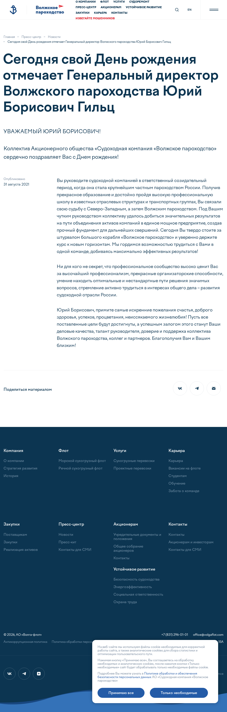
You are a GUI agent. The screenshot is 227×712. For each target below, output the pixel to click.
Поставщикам (15, 534)
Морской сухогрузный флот (82, 461)
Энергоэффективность (133, 587)
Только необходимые (179, 693)
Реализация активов (21, 550)
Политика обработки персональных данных (83, 642)
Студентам (177, 476)
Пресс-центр (86, 7)
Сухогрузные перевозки (134, 461)
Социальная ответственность (138, 594)
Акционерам (111, 7)
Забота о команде (183, 491)
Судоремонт (139, 1)
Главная (9, 37)
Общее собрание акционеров (128, 548)
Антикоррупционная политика (25, 642)
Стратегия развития (20, 468)
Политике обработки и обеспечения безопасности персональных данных (147, 675)
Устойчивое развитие (144, 7)
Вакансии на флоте (184, 468)
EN (190, 9)
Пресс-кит (67, 542)
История (11, 476)
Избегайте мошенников (95, 18)
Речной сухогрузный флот (80, 468)
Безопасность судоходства (137, 579)
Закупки (83, 12)
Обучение (176, 483)
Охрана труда (125, 602)
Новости (54, 37)
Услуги (119, 1)
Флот (104, 1)
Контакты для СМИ (75, 550)
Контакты (119, 12)
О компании (86, 1)
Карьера (100, 12)
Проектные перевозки (132, 468)
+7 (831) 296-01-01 (174, 635)
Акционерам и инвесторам (190, 542)
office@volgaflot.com (208, 635)
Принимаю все (121, 693)
